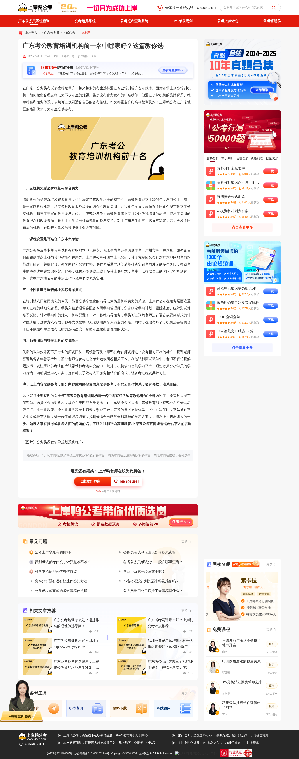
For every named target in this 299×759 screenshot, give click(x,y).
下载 (271, 171)
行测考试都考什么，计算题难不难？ (63, 562)
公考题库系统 (85, 21)
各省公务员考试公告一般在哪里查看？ (153, 562)
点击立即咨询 (89, 481)
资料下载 (120, 708)
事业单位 (51, 250)
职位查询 (76, 708)
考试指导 (85, 32)
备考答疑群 (272, 21)
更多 (184, 610)
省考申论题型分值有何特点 (56, 571)
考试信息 (69, 32)
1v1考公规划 (183, 21)
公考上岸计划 (227, 21)
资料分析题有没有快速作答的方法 (61, 581)
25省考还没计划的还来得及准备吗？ (151, 581)
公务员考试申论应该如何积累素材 (149, 552)
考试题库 (164, 708)
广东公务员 (52, 32)
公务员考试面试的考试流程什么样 (61, 591)
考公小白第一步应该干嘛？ (144, 571)
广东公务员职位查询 (34, 21)
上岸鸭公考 (32, 32)
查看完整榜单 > (172, 70)
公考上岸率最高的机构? (53, 552)
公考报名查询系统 (134, 21)
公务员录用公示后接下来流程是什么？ (153, 591)
